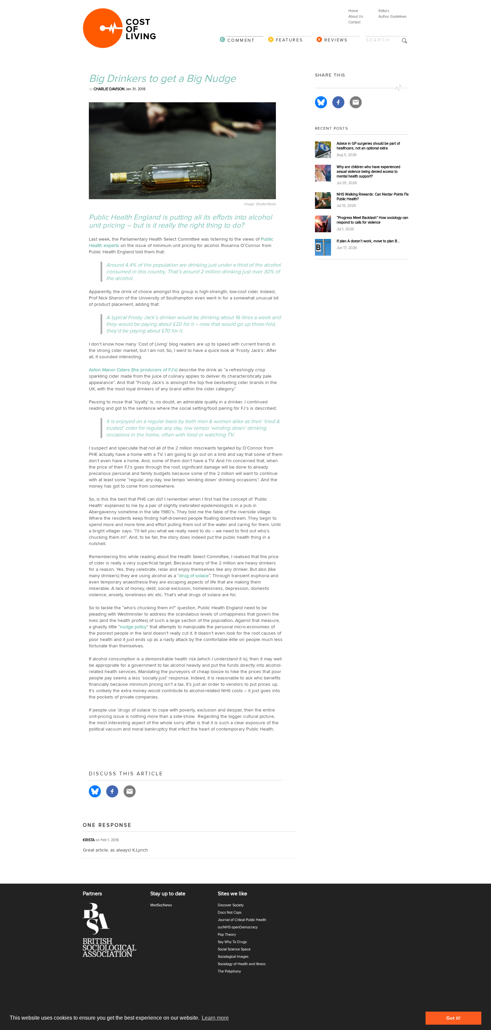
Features (289, 39)
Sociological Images (233, 956)
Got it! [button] (453, 1018)
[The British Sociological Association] (113, 932)
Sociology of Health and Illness (242, 964)
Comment (241, 40)
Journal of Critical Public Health (242, 920)
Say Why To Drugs (232, 942)
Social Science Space (234, 949)
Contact (354, 22)
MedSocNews (161, 905)
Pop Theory (227, 934)
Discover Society (230, 905)
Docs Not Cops (229, 912)
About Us (355, 16)
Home (353, 11)
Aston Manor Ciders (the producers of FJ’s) (133, 370)
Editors (383, 11)
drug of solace (194, 575)
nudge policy (133, 627)
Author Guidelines (392, 16)
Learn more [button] (215, 1018)
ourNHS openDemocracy (238, 927)
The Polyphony (229, 971)
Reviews (336, 39)
